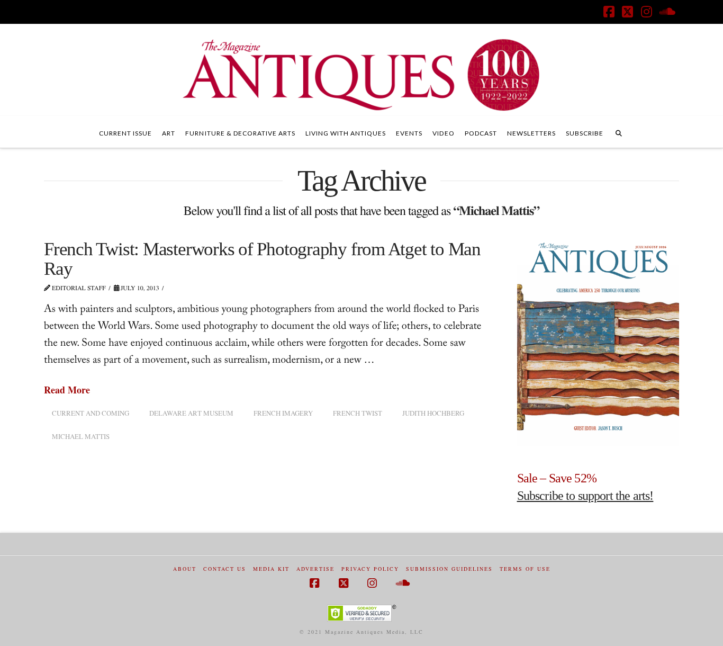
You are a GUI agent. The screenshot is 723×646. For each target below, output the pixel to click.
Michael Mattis (81, 436)
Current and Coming (90, 413)
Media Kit (271, 569)
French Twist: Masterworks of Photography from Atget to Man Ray (262, 259)
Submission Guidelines (449, 569)
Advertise (315, 569)
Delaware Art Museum (191, 413)
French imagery (283, 413)
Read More (67, 390)
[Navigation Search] (618, 132)
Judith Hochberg (433, 413)
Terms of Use (525, 569)
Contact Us (224, 569)
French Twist (357, 413)
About (184, 569)
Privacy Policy (370, 569)
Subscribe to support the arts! (585, 496)
